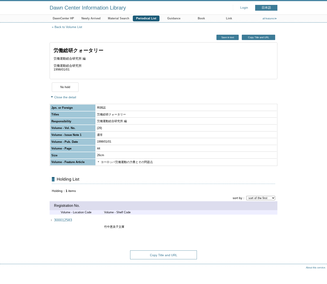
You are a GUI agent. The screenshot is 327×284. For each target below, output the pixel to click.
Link (229, 18)
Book (201, 18)
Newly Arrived (91, 18)
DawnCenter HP (63, 18)
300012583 (63, 220)
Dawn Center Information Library (88, 8)
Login (244, 7)
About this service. (316, 267)
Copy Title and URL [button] (258, 37)
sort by (237, 198)
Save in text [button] (227, 37)
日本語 (266, 7)
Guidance (173, 18)
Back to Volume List (68, 27)
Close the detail (65, 97)
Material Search (118, 18)
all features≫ (269, 18)
